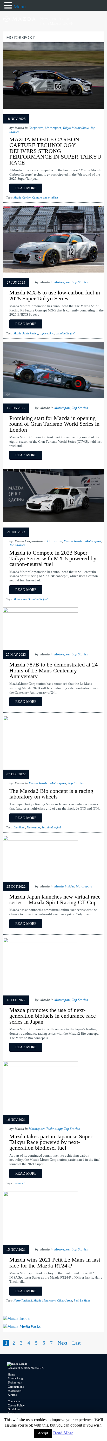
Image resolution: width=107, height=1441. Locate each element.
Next (62, 1343)
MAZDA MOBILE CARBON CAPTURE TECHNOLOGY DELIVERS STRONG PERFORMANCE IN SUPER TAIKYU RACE (55, 151)
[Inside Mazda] (53, 30)
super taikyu (50, 197)
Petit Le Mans (82, 1300)
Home (11, 1374)
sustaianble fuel (65, 333)
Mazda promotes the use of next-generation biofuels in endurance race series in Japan (52, 1016)
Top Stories (80, 282)
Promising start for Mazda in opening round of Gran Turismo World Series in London (54, 424)
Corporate (36, 128)
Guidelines (14, 1409)
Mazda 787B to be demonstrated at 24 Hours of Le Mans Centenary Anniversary (53, 670)
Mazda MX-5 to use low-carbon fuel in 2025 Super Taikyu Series (54, 295)
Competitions (16, 1386)
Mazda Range (16, 1378)
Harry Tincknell (23, 1300)
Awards (12, 1394)
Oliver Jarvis (64, 1300)
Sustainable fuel (38, 599)
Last (76, 1343)
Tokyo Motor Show (76, 128)
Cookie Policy (16, 1405)
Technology (54, 1129)
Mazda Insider (74, 541)
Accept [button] (43, 1433)
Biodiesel (19, 1182)
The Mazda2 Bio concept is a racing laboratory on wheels (51, 794)
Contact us (14, 1401)
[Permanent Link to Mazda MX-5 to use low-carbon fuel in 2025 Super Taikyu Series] (53, 272)
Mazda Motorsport (45, 1300)
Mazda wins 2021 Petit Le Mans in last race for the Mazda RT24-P (54, 1262)
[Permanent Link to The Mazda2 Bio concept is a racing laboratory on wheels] (40, 719)
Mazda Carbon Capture (28, 197)
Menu (20, 6)
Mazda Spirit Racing (26, 333)
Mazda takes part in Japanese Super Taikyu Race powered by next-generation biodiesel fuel (50, 1142)
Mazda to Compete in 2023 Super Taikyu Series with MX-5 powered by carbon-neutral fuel (52, 558)
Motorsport (53, 128)
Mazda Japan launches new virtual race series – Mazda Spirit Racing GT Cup (55, 899)
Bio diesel (19, 827)
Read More (63, 1433)
